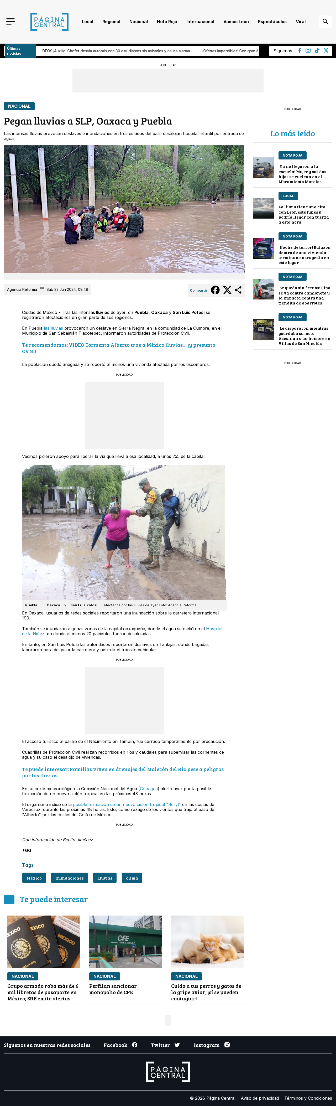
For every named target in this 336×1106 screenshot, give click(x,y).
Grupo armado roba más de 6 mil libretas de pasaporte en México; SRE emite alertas (42, 992)
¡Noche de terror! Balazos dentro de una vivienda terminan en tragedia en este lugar (304, 254)
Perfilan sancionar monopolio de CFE (113, 989)
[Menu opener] (10, 21)
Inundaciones (69, 878)
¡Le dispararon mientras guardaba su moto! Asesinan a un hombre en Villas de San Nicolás (304, 335)
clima (132, 878)
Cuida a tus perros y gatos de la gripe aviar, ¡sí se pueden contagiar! (206, 992)
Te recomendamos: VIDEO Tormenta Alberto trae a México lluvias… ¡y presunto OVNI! (118, 348)
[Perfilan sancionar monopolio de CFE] (125, 942)
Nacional (138, 21)
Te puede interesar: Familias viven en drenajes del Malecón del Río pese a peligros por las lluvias (123, 772)
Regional (111, 21)
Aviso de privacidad (260, 1098)
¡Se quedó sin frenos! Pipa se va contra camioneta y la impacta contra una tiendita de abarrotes (304, 295)
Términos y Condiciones (308, 1098)
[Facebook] (299, 51)
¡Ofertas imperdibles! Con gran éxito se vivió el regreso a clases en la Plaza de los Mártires (171, 51)
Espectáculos (272, 21)
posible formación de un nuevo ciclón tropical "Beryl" (127, 804)
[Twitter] (326, 51)
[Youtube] (308, 51)
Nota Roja (167, 21)
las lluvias (53, 328)
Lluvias (104, 878)
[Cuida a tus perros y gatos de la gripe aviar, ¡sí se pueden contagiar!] (207, 942)
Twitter (160, 1045)
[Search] (325, 21)
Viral (301, 21)
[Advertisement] (124, 415)
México (34, 878)
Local (87, 21)
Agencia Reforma (22, 289)
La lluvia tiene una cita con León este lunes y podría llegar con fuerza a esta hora (304, 214)
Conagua (149, 788)
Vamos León (236, 21)
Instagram (206, 1045)
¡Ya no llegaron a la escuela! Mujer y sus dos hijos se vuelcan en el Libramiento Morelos (302, 173)
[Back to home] (49, 22)
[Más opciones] (238, 293)
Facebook (115, 1045)
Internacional (200, 21)
